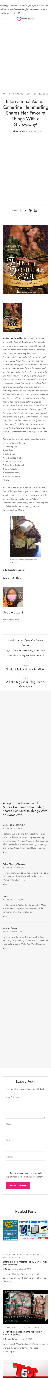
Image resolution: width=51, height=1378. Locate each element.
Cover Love (25, 1327)
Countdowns (9, 1327)
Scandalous (12, 655)
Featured (43, 93)
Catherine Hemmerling (23, 650)
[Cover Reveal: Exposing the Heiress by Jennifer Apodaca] (25, 1307)
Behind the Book (11, 1257)
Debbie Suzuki (18, 131)
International (40, 650)
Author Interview (12, 1254)
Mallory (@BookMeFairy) (14, 825)
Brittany (8, 1269)
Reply (5, 852)
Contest (31, 93)
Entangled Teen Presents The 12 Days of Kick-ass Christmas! (25, 1263)
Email (8, 1140)
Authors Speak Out (13, 93)
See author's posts (11, 619)
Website (9, 1156)
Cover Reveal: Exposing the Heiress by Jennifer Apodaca (22, 1333)
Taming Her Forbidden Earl (31, 655)
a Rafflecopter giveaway (14, 569)
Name (8, 1124)
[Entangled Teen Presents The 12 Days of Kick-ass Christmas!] (25, 1230)
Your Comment (12, 1097)
